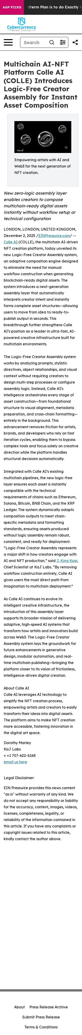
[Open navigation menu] (8, 42)
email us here (15, 762)
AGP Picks (12, 7)
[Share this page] (75, 42)
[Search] (51, 42)
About (19, 1007)
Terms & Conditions (41, 1027)
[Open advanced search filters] (62, 42)
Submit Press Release (41, 1017)
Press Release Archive (48, 1007)
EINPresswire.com (54, 235)
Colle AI (11, 242)
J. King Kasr (66, 560)
